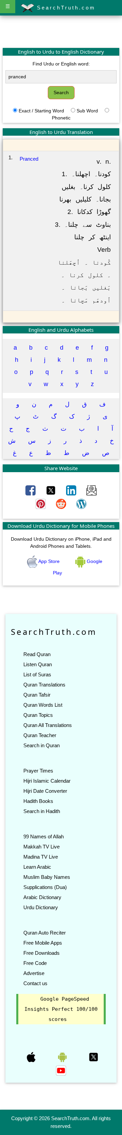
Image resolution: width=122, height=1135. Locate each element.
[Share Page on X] (51, 490)
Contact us (35, 983)
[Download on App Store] (32, 1056)
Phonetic (61, 117)
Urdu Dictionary (40, 907)
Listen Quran (37, 664)
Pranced (29, 159)
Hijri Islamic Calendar (46, 781)
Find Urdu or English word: (61, 63)
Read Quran (36, 654)
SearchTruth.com (65, 7)
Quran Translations (44, 684)
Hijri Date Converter (45, 791)
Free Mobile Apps (42, 943)
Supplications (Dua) (45, 887)
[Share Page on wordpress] (81, 503)
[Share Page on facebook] (31, 490)
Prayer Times (38, 771)
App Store (49, 561)
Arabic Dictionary (42, 897)
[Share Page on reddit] (62, 503)
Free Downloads (41, 953)
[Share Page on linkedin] (72, 490)
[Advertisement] (61, 31)
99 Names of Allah (43, 836)
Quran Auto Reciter (44, 933)
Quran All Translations (47, 725)
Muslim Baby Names (46, 877)
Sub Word (87, 110)
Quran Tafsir (36, 695)
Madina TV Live (40, 857)
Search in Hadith (41, 811)
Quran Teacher (39, 735)
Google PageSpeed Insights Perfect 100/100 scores (61, 1009)
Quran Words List (42, 705)
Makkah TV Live (41, 846)
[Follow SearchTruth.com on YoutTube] (61, 1070)
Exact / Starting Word (41, 110)
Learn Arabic (37, 867)
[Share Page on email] (91, 490)
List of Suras (37, 674)
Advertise (33, 973)
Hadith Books (38, 801)
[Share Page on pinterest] (41, 503)
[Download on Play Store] (63, 1056)
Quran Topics (38, 715)
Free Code (35, 963)
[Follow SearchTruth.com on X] (93, 1056)
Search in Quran (41, 745)
